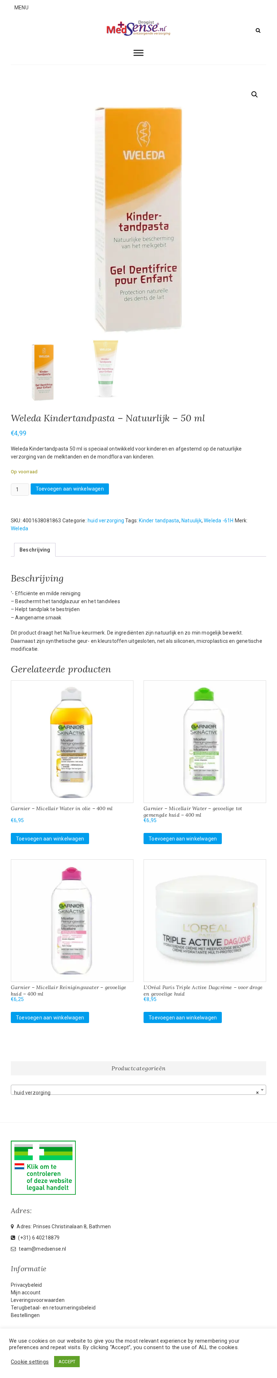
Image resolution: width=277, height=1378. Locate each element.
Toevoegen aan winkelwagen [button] (50, 839)
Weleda (19, 528)
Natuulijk (191, 520)
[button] (254, 94)
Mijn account (25, 1292)
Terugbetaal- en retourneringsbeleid (53, 1308)
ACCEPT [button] (66, 1361)
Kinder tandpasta (159, 520)
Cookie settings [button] (30, 1362)
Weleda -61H (218, 520)
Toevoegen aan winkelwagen (70, 489)
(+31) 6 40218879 (38, 1238)
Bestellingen (25, 1315)
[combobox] (138, 1090)
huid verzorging (106, 520)
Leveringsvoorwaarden (38, 1300)
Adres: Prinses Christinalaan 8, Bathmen (63, 1226)
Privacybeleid (26, 1285)
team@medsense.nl (42, 1249)
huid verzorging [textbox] (136, 1093)
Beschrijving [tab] (34, 550)
